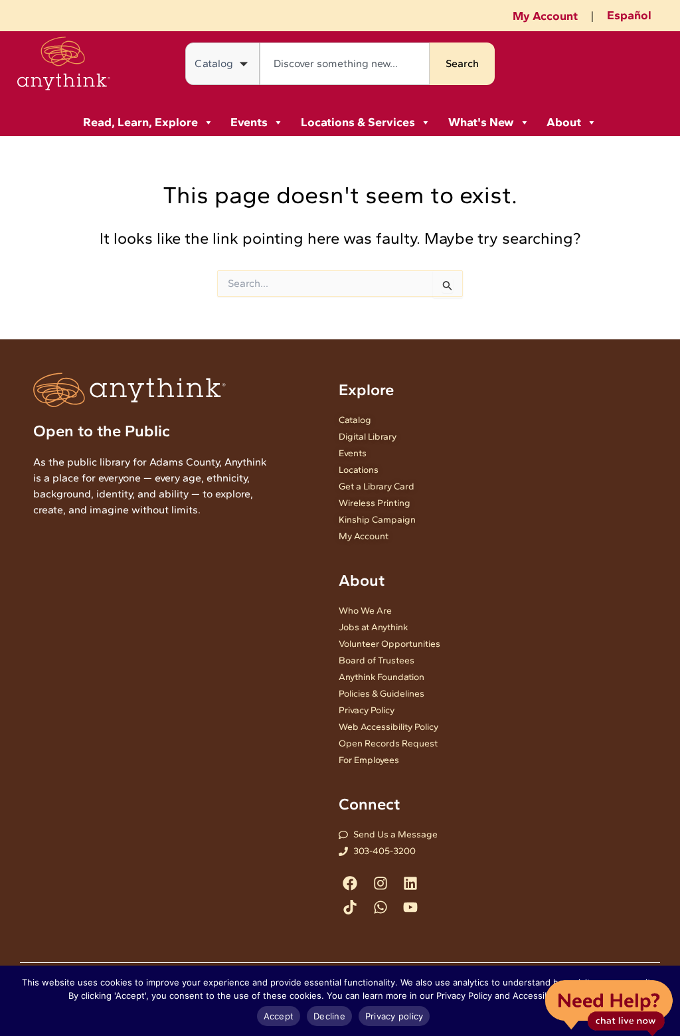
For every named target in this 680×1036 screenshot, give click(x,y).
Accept (279, 1016)
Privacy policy (394, 1016)
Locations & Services (358, 122)
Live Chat (608, 1007)
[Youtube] (410, 906)
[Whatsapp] (380, 906)
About (564, 122)
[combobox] (344, 64)
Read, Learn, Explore (140, 122)
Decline (329, 1016)
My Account (545, 16)
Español (629, 15)
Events (249, 122)
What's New (481, 122)
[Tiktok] (350, 906)
